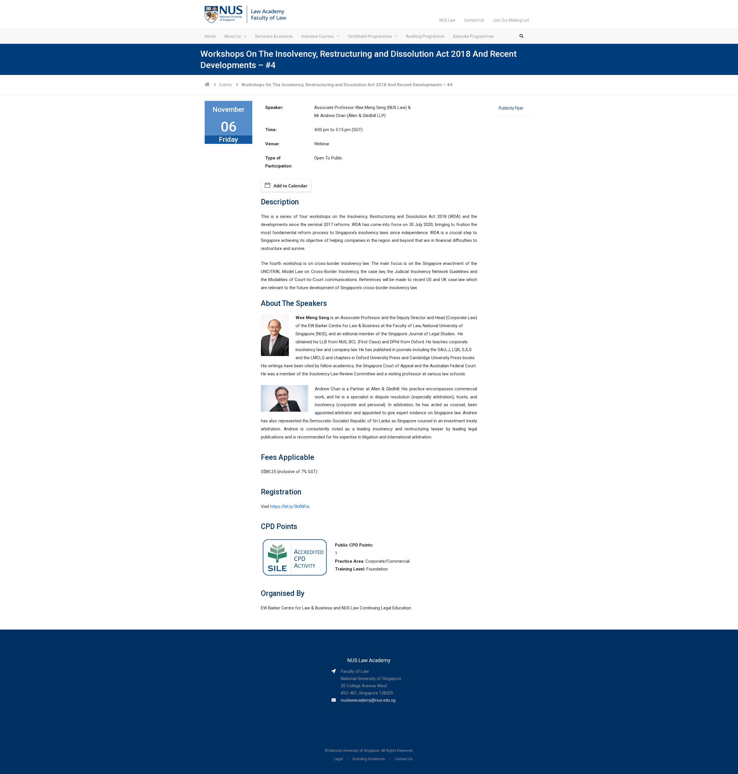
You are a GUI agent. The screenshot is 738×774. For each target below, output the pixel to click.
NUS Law (447, 20)
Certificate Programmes (370, 36)
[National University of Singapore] (223, 14)
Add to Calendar (290, 186)
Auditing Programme (425, 36)
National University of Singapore (354, 751)
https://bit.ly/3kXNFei (289, 506)
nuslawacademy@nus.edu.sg (368, 700)
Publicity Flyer (511, 108)
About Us (232, 36)
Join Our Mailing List (511, 20)
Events (225, 84)
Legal (338, 759)
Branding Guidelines (369, 759)
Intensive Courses (318, 36)
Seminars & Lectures (274, 36)
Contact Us (474, 20)
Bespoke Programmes (473, 36)
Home (210, 36)
